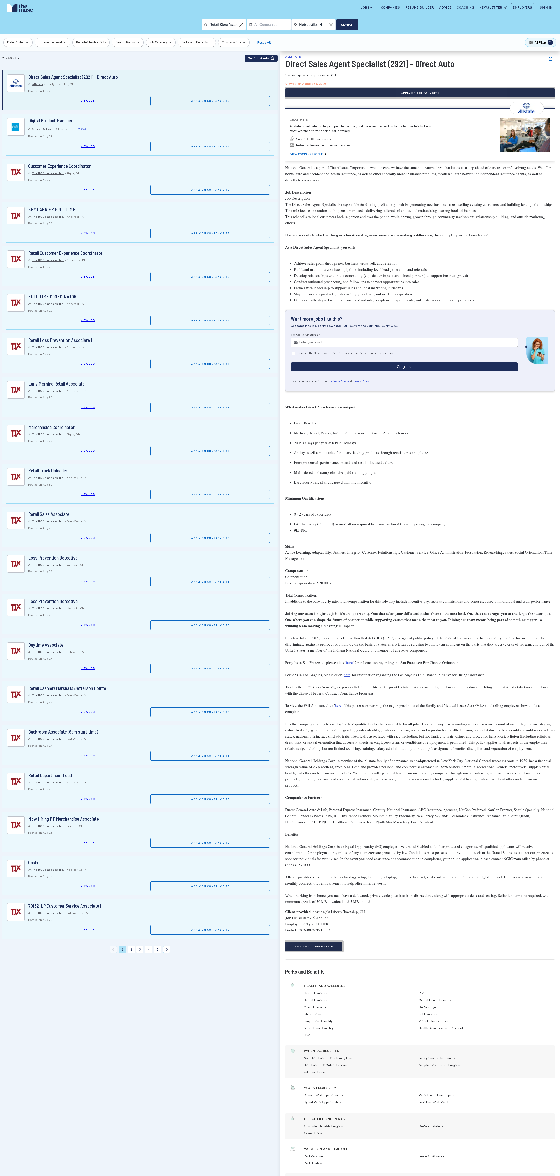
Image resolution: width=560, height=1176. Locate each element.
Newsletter (491, 8)
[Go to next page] (166, 949)
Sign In (546, 8)
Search (347, 24)
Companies (390, 8)
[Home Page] (20, 8)
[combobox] (228, 24)
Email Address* (305, 335)
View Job (87, 100)
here (349, 662)
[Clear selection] (242, 24)
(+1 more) (79, 129)
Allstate (37, 84)
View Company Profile (306, 154)
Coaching (465, 8)
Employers (522, 8)
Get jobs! (404, 367)
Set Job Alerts (258, 58)
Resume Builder (419, 8)
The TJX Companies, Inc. (48, 173)
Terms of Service (340, 381)
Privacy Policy (361, 381)
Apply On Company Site (210, 101)
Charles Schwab (43, 129)
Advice (445, 8)
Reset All (264, 42)
